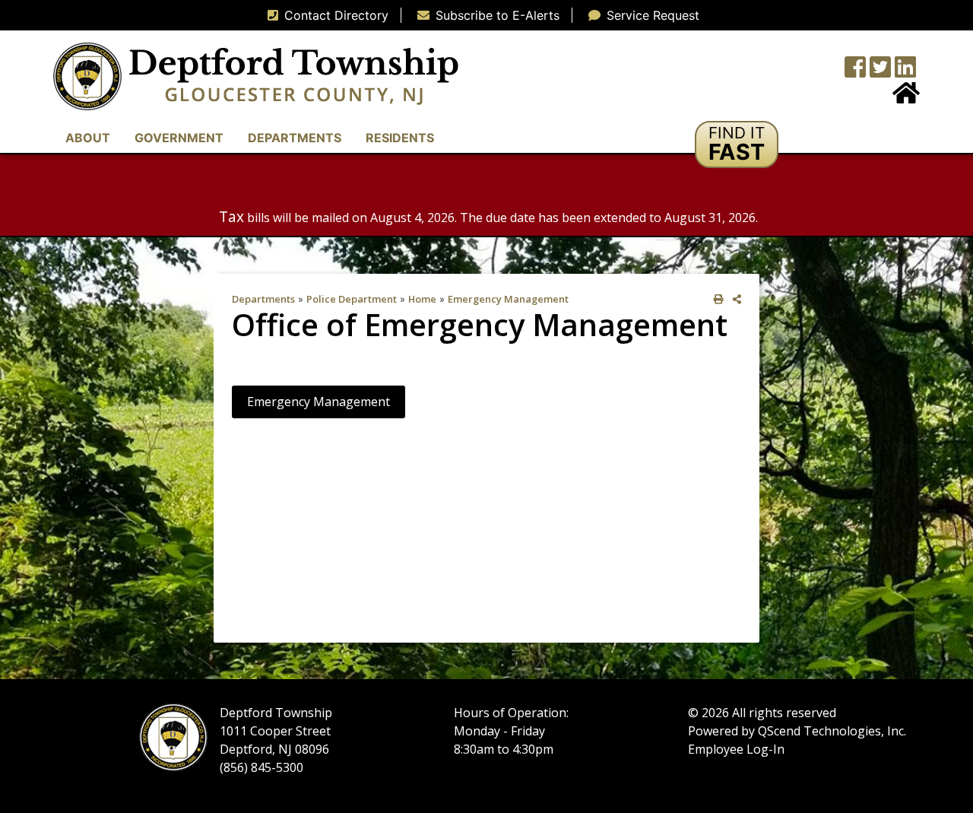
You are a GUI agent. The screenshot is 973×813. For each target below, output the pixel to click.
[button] (736, 144)
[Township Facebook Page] (855, 71)
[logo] (255, 75)
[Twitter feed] (880, 71)
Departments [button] (294, 137)
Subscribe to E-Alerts (497, 15)
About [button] (87, 137)
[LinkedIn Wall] (905, 71)
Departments (263, 299)
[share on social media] (734, 299)
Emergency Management (508, 299)
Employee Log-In (736, 749)
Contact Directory (336, 15)
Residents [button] (400, 137)
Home (422, 299)
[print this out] (716, 299)
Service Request (653, 15)
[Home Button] (906, 97)
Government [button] (179, 137)
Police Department (351, 299)
